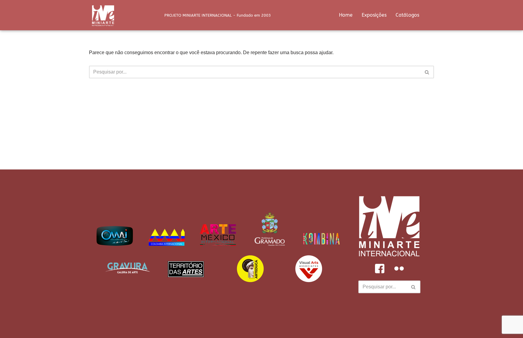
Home (346, 15)
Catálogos (407, 15)
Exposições (374, 15)
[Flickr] (398, 268)
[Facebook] (379, 268)
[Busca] (427, 72)
